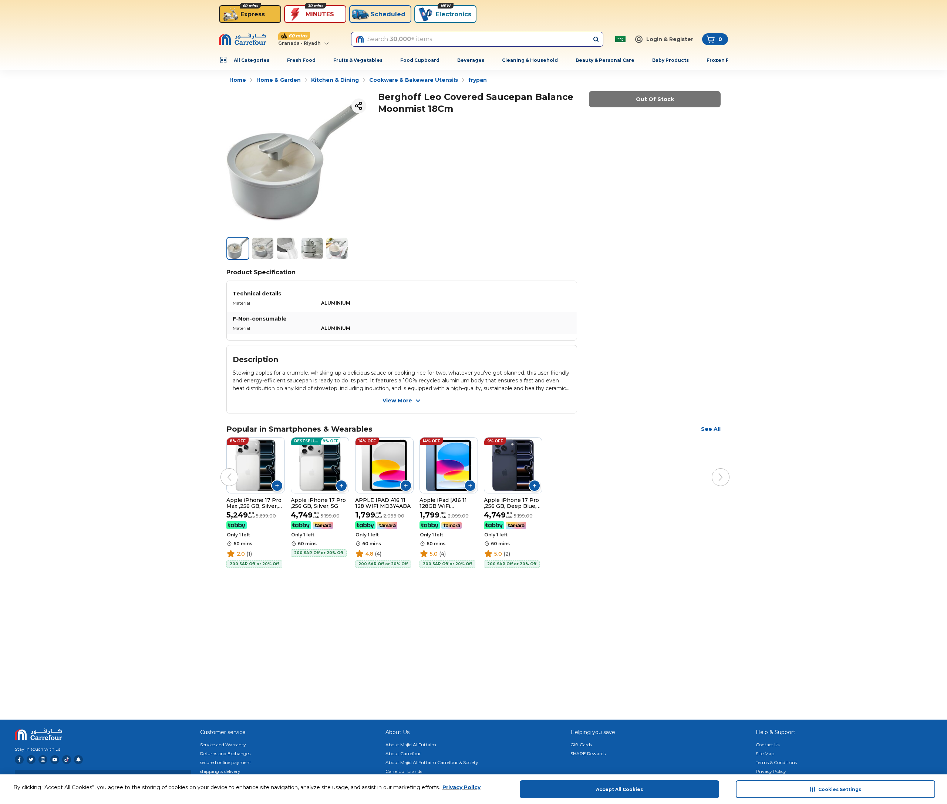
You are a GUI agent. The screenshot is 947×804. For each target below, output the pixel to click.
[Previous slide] (221, 469)
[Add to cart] (277, 486)
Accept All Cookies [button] (619, 789)
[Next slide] (713, 469)
